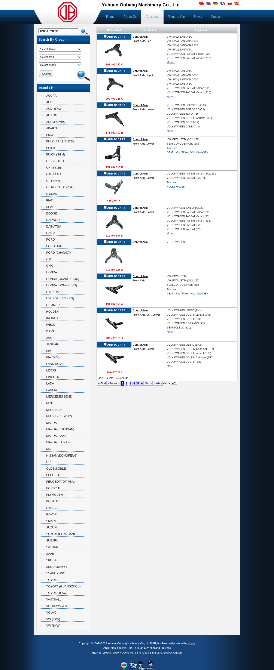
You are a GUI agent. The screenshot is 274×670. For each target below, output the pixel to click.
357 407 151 (114, 201)
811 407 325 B (114, 269)
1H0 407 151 (114, 372)
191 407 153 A (114, 304)
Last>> (158, 383)
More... (171, 62)
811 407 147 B (114, 235)
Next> (148, 383)
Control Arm (140, 36)
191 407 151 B (114, 167)
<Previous (114, 383)
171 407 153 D (114, 133)
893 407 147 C (114, 64)
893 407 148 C (114, 98)
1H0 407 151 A (114, 338)
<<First (102, 383)
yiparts (191, 643)
